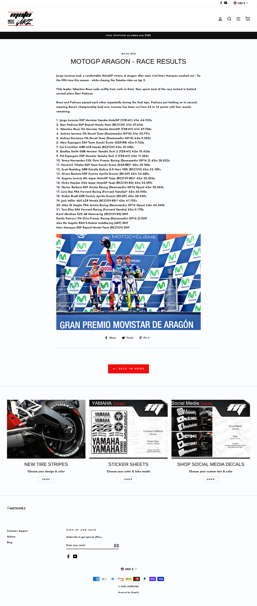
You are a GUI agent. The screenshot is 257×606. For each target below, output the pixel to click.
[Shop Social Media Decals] (211, 429)
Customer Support (17, 531)
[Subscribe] (116, 545)
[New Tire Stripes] (46, 429)
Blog (9, 542)
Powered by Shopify (128, 592)
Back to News (131, 368)
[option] (128, 35)
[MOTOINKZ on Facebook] (68, 556)
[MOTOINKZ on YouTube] (75, 556)
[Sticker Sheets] (128, 429)
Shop (46, 479)
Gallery (11, 536)
